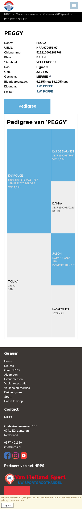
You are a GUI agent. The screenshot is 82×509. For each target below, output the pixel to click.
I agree (7, 505)
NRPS (8, 14)
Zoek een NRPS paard (55, 14)
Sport (7, 396)
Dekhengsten (13, 392)
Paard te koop (13, 401)
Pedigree (27, 106)
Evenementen (13, 379)
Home (8, 361)
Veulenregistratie (15, 383)
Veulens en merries (26, 14)
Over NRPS (12, 370)
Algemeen (11, 374)
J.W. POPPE (44, 86)
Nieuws (9, 365)
